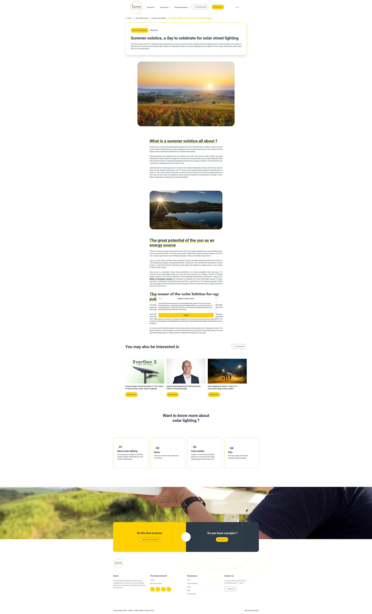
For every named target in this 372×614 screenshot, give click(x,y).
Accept (186, 315)
